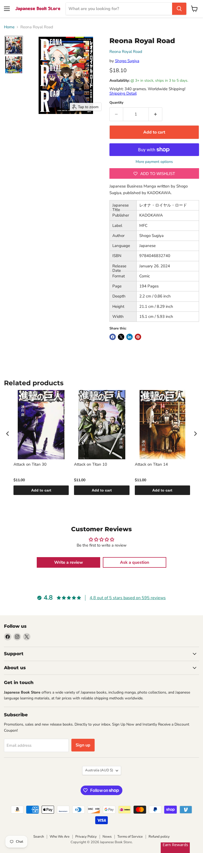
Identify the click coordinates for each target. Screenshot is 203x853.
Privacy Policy (86, 836)
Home (9, 27)
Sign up (83, 745)
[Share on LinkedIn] (129, 337)
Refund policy (159, 836)
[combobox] (119, 9)
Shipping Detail (123, 93)
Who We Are (60, 836)
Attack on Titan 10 (90, 464)
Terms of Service (130, 836)
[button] (14, 45)
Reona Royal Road (125, 51)
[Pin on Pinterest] (138, 337)
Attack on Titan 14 (151, 464)
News (107, 836)
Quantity (116, 103)
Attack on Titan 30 (30, 464)
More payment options (154, 162)
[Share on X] (121, 337)
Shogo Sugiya (127, 60)
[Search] (179, 9)
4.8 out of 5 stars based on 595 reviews (128, 598)
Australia (99, 770)
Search (38, 836)
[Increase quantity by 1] (155, 114)
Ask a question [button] (134, 562)
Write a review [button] (68, 562)
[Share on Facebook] (112, 337)
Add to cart (41, 490)
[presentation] (7, 434)
